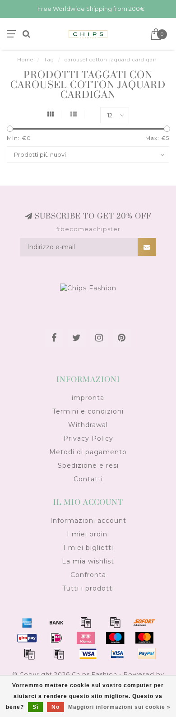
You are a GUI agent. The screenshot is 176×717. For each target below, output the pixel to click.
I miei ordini (88, 534)
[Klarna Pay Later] (85, 638)
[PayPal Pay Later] (58, 654)
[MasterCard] (144, 638)
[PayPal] (29, 654)
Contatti (88, 479)
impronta (88, 398)
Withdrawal (88, 425)
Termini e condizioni (88, 411)
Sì (35, 707)
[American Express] (27, 622)
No (55, 707)
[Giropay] (27, 638)
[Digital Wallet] (115, 622)
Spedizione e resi (88, 465)
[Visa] (88, 654)
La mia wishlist (88, 561)
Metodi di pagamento (88, 452)
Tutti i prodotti (88, 588)
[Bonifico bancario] (56, 622)
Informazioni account (88, 521)
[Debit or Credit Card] (85, 622)
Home (25, 59)
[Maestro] (115, 638)
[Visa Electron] (117, 654)
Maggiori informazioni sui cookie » (119, 707)
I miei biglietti (88, 548)
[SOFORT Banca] (144, 622)
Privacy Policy (88, 438)
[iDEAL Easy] (56, 638)
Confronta (88, 575)
